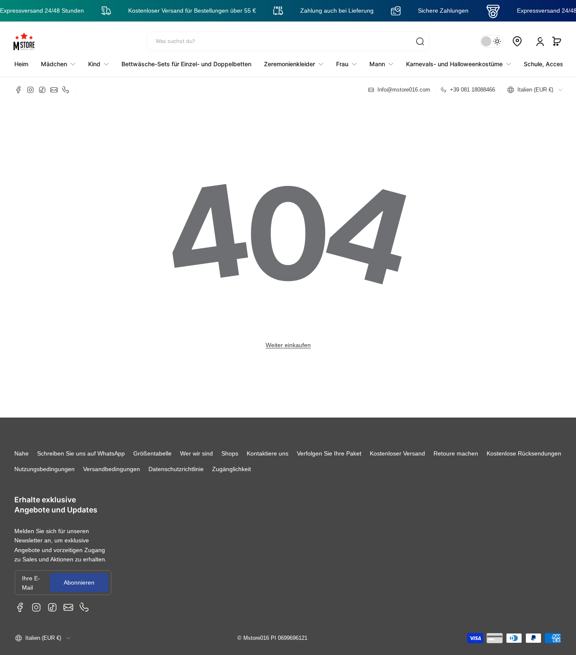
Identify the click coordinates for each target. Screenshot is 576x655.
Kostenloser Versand (397, 453)
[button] (557, 41)
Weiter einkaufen (288, 345)
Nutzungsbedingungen (44, 469)
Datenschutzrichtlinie (176, 469)
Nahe (21, 453)
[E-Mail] (54, 90)
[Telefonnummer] (66, 90)
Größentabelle (152, 453)
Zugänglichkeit (231, 469)
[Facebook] (18, 90)
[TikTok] (42, 90)
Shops (229, 453)
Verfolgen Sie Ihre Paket (329, 453)
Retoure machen (455, 453)
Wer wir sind (196, 453)
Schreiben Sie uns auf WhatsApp (81, 453)
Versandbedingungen (111, 469)
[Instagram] (30, 90)
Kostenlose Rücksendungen (524, 453)
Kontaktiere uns (267, 453)
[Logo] (24, 41)
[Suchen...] (420, 41)
